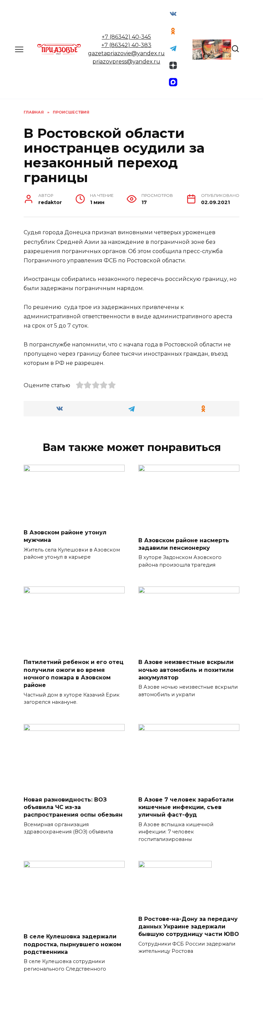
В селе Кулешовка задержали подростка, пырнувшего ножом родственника (72, 944)
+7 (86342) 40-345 (126, 37)
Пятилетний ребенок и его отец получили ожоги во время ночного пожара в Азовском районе (74, 673)
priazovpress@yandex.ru (126, 61)
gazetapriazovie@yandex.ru (126, 53)
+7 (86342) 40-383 (126, 45)
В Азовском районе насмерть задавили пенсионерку (183, 544)
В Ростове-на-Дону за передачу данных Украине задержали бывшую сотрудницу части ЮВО (188, 926)
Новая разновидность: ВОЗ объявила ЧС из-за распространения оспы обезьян (73, 807)
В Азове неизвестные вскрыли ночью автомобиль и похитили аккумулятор (186, 670)
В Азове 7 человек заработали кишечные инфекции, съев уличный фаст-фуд (186, 807)
